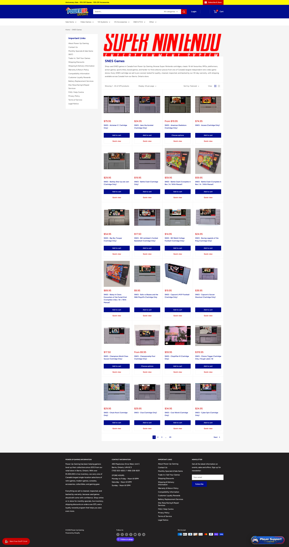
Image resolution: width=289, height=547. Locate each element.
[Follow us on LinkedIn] (143, 534)
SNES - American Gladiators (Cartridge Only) (175, 126)
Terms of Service (75, 100)
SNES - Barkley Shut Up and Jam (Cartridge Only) (116, 183)
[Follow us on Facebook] (118, 534)
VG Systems (103, 22)
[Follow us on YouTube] (135, 534)
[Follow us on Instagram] (126, 534)
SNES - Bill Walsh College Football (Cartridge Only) (175, 239)
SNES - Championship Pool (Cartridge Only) (144, 357)
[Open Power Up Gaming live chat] (268, 540)
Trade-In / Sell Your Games (79, 58)
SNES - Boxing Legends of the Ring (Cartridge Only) (206, 239)
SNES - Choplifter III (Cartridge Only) (177, 357)
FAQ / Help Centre (76, 92)
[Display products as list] (219, 86)
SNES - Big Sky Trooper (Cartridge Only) (113, 239)
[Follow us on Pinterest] (130, 534)
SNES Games (77, 30)
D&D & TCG (138, 22)
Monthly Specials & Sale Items (170, 471)
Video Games (85, 22)
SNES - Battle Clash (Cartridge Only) (146, 183)
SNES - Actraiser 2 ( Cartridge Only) (115, 126)
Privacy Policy (74, 96)
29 (170, 437)
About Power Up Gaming (78, 43)
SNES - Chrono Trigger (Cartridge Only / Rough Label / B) (208, 357)
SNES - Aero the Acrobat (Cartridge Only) (143, 126)
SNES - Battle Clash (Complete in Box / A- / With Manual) (208, 183)
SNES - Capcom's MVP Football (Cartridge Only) (177, 296)
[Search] (184, 11)
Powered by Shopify (72, 533)
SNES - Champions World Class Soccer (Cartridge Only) (116, 357)
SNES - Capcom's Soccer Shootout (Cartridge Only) (205, 296)
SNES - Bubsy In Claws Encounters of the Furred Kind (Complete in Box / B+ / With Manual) (115, 298)
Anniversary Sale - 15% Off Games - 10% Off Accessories (87, 2)
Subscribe (199, 484)
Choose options (178, 135)
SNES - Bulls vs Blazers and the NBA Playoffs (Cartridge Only (146, 296)
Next (216, 437)
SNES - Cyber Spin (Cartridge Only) (206, 414)
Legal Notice (73, 104)
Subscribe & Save (214, 2)
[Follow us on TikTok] (139, 534)
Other (151, 22)
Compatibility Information (79, 73)
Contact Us (73, 47)
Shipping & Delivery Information (81, 66)
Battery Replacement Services (80, 81)
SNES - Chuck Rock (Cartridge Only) (115, 414)
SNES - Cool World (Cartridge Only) (176, 414)
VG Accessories (120, 22)
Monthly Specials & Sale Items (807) (80, 52)
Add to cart (116, 135)
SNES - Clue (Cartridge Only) (145, 413)
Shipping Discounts (76, 62)
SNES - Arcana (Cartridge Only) (207, 125)
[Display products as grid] (215, 86)
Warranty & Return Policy (78, 70)
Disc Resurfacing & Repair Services (78, 86)
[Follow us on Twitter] (122, 534)
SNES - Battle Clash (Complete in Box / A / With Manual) (178, 183)
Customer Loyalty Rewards (79, 77)
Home (67, 30)
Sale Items (69, 22)
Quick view (116, 141)
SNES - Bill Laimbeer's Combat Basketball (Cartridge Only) (146, 239)
